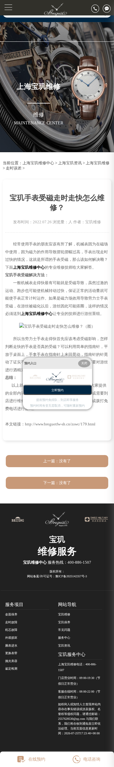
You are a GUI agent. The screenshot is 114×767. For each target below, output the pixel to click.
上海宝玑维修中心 (38, 163)
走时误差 (14, 168)
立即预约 (57, 390)
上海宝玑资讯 (70, 163)
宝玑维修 (64, 614)
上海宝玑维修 (97, 163)
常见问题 (64, 629)
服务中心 (64, 637)
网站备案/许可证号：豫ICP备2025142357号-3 (57, 576)
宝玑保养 (64, 622)
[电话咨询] (97, 8)
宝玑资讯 (64, 645)
